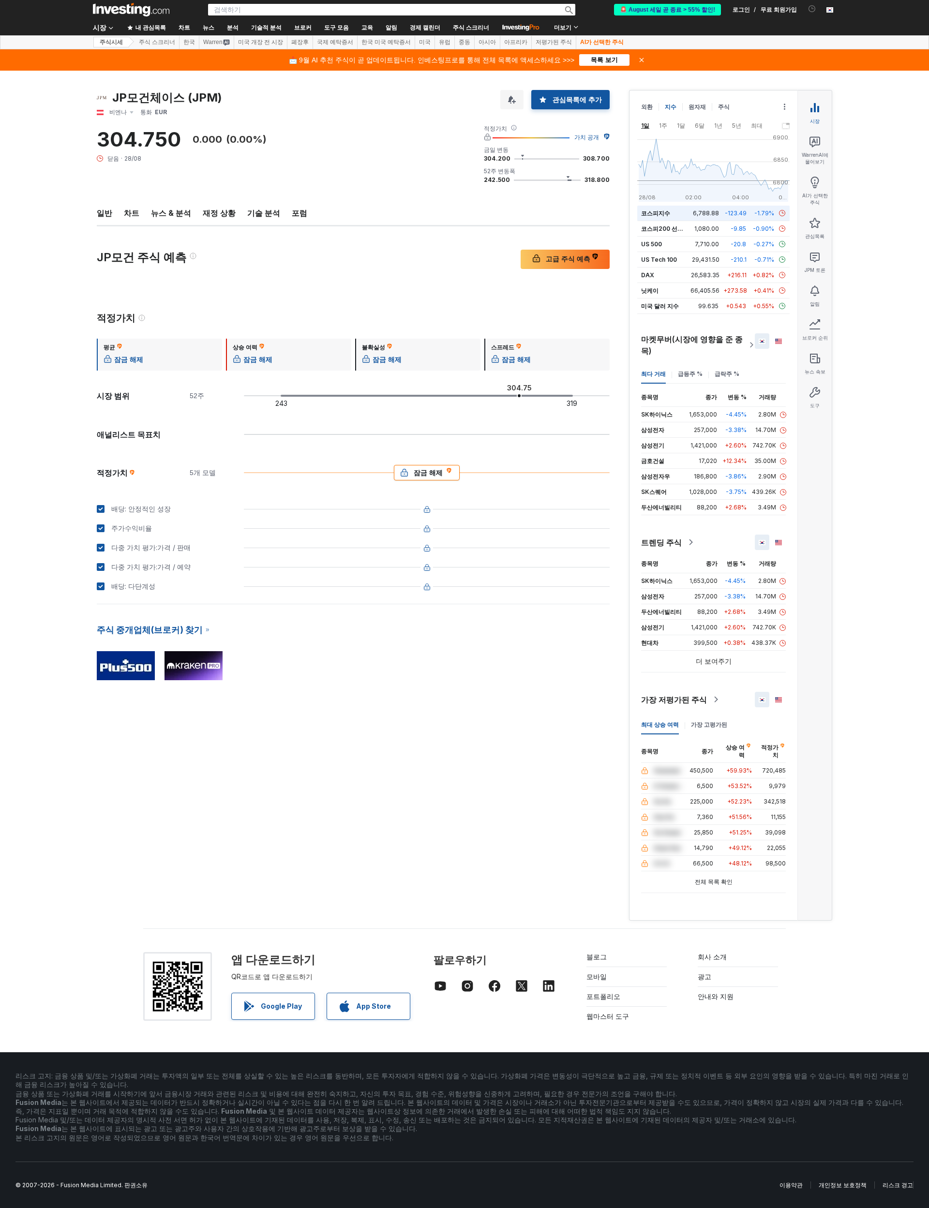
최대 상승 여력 (660, 724)
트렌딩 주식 (661, 542)
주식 (724, 106)
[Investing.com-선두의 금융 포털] (131, 9)
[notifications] (812, 9)
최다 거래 (653, 373)
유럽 (444, 42)
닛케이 (650, 290)
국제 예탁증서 (335, 42)
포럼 (299, 213)
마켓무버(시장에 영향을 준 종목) (692, 345)
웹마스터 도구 (607, 1016)
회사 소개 (712, 957)
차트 (131, 213)
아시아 (487, 42)
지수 (670, 106)
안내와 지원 (716, 996)
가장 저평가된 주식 (674, 699)
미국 (425, 42)
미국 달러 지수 (660, 306)
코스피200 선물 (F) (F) (671, 228)
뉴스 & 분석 (171, 213)
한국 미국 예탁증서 (386, 42)
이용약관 (791, 1185)
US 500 (651, 244)
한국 (189, 42)
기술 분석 (263, 213)
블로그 (596, 957)
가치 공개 (586, 137)
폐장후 (300, 42)
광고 (704, 976)
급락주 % (727, 373)
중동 (464, 42)
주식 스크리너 (471, 27)
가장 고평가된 (709, 724)
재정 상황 (219, 213)
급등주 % (690, 373)
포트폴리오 (603, 996)
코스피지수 (655, 213)
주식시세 (111, 42)
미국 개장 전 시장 (260, 42)
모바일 (596, 976)
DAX (647, 275)
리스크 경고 (898, 1185)
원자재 (697, 106)
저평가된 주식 (554, 42)
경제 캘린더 (425, 27)
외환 (647, 106)
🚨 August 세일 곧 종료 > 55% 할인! (667, 9)
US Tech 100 (659, 259)
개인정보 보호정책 (843, 1185)
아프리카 (515, 42)
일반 (104, 213)
